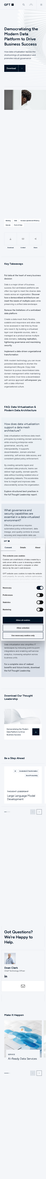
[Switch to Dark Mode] (31, 4)
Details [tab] (23, 547)
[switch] (40, 595)
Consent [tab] (8, 547)
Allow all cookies (23, 620)
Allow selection (23, 628)
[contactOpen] (23, 986)
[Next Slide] (39, 811)
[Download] (10, 239)
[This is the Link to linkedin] (5, 976)
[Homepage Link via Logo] (9, 5)
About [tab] (37, 547)
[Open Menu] (41, 4)
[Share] (35, 239)
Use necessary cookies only (23, 635)
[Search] (23, 4)
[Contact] (23, 239)
